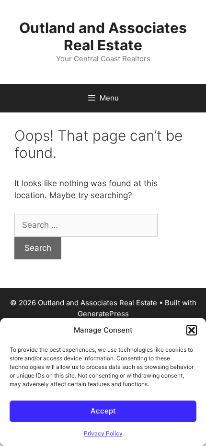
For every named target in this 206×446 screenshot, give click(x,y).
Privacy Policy (103, 433)
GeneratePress (103, 313)
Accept (103, 410)
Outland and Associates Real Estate (103, 36)
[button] (191, 330)
